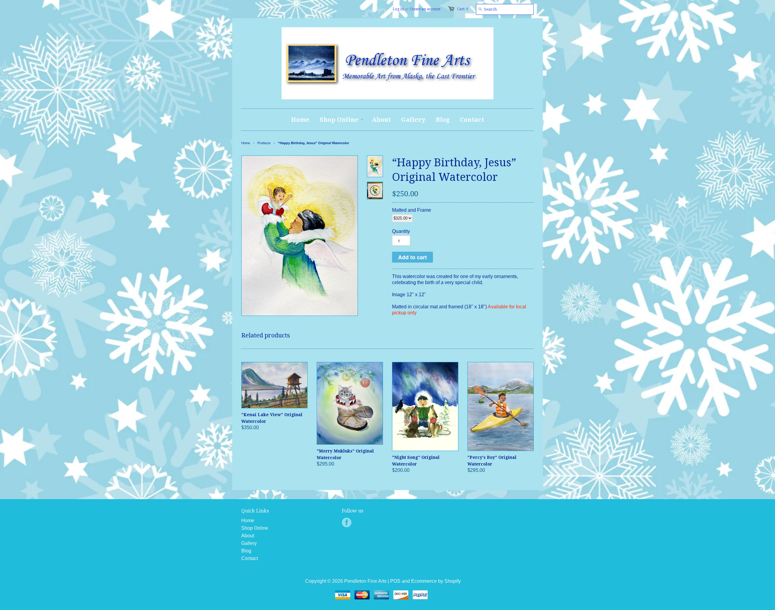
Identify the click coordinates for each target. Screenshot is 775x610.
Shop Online (254, 528)
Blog (246, 550)
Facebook (346, 522)
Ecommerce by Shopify (436, 581)
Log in (398, 9)
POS (395, 581)
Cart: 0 (462, 9)
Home (247, 520)
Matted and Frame (411, 210)
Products (264, 143)
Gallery (249, 543)
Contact (249, 558)
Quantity (401, 231)
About (247, 535)
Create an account (425, 9)
